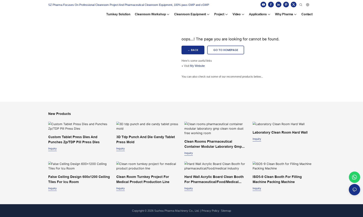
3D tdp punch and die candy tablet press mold (145, 139)
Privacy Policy (210, 210)
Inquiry (52, 148)
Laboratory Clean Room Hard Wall (280, 132)
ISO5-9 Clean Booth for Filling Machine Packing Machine (277, 179)
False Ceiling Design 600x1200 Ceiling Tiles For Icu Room (79, 179)
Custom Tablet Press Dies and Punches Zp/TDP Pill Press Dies (74, 139)
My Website (197, 65)
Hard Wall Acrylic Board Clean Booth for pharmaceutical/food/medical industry (214, 179)
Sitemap (225, 210)
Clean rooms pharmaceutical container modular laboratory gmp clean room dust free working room (215, 144)
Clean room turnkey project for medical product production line (142, 179)
